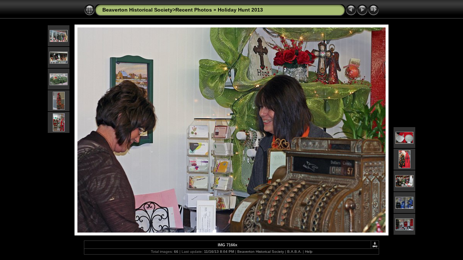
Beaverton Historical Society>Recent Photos (157, 10)
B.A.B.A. (294, 252)
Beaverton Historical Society (260, 252)
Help (309, 252)
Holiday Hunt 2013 (240, 10)
